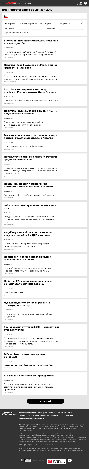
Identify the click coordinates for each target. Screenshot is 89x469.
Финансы (7, 368)
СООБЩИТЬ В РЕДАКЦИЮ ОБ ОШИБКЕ (31, 418)
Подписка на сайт (57, 415)
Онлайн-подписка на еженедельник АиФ (34, 415)
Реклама (52, 413)
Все (6, 16)
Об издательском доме (27, 413)
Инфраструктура (10, 81)
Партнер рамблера (38, 460)
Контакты (69, 415)
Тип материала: (9, 24)
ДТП (5, 176)
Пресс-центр (42, 413)
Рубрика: (48, 24)
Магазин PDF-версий (64, 413)
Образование (9, 57)
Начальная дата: (10, 28)
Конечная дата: (50, 28)
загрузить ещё (45, 401)
